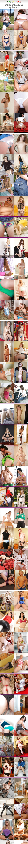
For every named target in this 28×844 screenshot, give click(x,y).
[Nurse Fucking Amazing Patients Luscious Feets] (21, 393)
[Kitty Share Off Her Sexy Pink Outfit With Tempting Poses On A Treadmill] (21, 372)
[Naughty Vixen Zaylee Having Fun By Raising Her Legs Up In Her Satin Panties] (21, 61)
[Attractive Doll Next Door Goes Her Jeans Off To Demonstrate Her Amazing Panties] (21, 185)
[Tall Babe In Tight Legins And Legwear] (21, 518)
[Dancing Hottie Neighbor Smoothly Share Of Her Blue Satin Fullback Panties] (7, 40)
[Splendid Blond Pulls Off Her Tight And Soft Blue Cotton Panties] (7, 310)
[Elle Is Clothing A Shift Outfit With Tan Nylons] (21, 40)
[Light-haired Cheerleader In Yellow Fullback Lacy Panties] (21, 227)
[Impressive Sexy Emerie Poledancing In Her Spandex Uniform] (7, 144)
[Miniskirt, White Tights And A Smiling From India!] (7, 497)
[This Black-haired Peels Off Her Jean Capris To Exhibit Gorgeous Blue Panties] (7, 538)
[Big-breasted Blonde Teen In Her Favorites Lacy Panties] (7, 185)
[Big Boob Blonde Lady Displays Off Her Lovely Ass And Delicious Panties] (21, 642)
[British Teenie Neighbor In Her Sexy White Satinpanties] (21, 580)
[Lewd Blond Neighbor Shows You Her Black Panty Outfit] (7, 164)
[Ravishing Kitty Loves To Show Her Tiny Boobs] (7, 19)
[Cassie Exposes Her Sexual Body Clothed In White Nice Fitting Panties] (21, 455)
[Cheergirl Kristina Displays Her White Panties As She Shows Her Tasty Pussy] (21, 808)
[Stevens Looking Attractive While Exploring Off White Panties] (21, 268)
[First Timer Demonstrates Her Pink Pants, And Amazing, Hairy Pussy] (7, 704)
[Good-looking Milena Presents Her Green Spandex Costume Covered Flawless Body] (7, 289)
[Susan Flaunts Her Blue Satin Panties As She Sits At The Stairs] (21, 310)
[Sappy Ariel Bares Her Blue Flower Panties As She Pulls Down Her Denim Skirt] (7, 227)
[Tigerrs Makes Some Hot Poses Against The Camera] (7, 123)
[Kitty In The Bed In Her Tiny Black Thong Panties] (7, 206)
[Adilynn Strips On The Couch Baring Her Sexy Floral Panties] (21, 621)
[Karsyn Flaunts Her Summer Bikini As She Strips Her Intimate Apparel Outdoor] (21, 497)
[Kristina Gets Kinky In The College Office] (7, 61)
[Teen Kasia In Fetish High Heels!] (7, 434)
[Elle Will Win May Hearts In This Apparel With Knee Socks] (7, 81)
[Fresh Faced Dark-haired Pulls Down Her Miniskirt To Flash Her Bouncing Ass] (7, 372)
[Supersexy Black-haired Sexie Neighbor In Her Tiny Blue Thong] (21, 331)
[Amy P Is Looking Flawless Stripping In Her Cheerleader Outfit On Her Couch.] (7, 642)
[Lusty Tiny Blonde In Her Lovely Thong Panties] (21, 663)
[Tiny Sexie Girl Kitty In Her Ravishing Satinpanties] (21, 414)
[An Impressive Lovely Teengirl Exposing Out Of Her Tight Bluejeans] (21, 164)
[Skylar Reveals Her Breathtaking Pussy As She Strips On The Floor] (7, 580)
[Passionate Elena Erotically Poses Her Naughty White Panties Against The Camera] (21, 559)
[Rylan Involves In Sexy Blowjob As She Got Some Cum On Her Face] (21, 206)
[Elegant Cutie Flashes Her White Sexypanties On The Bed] (7, 268)
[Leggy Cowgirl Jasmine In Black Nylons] (21, 434)
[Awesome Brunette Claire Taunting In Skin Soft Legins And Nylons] (7, 621)
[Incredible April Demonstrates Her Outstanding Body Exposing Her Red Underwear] (21, 248)
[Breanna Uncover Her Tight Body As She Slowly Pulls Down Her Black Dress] (21, 289)
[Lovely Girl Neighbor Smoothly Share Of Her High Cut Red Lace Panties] (7, 331)
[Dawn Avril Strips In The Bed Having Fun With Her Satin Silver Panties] (7, 559)
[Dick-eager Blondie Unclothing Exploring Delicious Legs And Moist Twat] (21, 788)
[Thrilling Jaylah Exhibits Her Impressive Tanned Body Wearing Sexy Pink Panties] (21, 19)
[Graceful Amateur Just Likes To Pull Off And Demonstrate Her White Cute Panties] (21, 144)
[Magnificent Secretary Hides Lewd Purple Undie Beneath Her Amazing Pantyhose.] (21, 746)
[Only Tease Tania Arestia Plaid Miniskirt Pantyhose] (21, 767)
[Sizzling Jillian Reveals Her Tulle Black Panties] (7, 767)
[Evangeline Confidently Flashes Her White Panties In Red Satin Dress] (7, 351)
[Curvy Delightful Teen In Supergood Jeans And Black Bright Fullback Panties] (21, 704)
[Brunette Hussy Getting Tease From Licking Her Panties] (7, 414)
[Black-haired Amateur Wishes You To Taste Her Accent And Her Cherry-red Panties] (7, 684)
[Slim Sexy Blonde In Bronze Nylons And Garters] (21, 81)
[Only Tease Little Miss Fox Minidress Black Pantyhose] (7, 601)
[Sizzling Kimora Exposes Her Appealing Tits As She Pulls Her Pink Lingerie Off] (21, 476)
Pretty (14, 2)
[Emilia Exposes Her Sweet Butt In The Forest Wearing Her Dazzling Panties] (21, 829)
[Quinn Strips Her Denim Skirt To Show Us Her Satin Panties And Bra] (7, 518)
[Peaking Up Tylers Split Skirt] (7, 829)
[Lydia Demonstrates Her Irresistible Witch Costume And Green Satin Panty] (7, 455)
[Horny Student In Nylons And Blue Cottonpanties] (7, 248)
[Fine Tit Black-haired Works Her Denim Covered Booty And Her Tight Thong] (7, 393)
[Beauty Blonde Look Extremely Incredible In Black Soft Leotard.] (7, 808)
